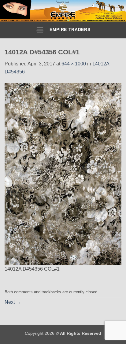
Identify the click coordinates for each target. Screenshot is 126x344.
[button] (40, 30)
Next (13, 302)
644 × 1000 (73, 63)
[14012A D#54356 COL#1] (63, 173)
